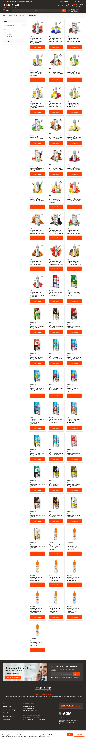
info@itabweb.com (29, 706)
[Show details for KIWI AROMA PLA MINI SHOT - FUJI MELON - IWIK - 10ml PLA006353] (74, 92)
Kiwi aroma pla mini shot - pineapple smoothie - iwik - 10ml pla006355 (55, 200)
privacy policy (63, 677)
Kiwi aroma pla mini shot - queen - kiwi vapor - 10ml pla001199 (37, 232)
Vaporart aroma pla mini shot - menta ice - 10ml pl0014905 (74, 579)
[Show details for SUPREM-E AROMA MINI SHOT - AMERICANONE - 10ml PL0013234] (56, 281)
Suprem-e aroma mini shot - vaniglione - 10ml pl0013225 (37, 546)
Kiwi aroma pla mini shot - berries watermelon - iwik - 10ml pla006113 (36, 41)
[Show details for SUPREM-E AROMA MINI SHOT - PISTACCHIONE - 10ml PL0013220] (74, 472)
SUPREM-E (9, 34)
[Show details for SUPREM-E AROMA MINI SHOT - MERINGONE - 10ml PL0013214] (56, 472)
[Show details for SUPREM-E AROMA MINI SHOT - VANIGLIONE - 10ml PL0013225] (37, 534)
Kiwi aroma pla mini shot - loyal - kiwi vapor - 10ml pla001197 (37, 168)
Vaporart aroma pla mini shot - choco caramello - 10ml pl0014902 (73, 547)
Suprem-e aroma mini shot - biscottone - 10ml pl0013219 (56, 326)
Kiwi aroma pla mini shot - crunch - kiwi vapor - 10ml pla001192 (56, 72)
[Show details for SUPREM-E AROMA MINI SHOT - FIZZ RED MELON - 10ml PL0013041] (56, 408)
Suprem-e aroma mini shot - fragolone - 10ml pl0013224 (74, 453)
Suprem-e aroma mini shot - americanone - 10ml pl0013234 (55, 294)
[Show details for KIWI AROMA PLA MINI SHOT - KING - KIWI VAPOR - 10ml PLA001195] (56, 125)
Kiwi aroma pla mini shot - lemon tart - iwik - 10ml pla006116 (74, 137)
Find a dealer (74, 11)
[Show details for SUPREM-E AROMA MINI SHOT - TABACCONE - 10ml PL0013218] (56, 503)
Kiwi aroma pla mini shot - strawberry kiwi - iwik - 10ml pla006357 (37, 263)
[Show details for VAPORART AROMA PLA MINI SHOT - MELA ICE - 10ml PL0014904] (56, 566)
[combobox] (38, 10)
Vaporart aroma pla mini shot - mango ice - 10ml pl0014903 (37, 579)
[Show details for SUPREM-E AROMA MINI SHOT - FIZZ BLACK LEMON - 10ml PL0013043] (37, 376)
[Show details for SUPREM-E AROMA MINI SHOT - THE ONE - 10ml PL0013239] (74, 503)
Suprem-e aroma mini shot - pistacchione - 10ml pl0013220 (74, 484)
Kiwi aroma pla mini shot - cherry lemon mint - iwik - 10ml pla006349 (36, 73)
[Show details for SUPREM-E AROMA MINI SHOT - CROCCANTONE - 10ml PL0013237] (37, 345)
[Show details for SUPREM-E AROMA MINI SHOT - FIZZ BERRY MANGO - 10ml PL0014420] (74, 345)
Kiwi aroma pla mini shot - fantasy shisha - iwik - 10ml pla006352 (55, 105)
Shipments (6, 719)
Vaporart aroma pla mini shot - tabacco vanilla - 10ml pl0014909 (36, 643)
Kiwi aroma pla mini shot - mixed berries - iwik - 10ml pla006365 (74, 168)
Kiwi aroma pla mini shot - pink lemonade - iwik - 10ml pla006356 (74, 199)
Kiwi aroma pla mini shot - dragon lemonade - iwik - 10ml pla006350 (37, 106)
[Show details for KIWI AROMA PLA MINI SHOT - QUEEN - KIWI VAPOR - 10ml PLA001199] (37, 219)
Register (67, 1)
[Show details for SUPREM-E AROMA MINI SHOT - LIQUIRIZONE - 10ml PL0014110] (37, 472)
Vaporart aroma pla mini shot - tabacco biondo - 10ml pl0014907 (54, 611)
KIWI (8, 31)
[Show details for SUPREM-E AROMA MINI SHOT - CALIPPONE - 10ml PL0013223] (74, 314)
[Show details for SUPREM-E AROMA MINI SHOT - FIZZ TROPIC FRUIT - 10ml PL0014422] (37, 441)
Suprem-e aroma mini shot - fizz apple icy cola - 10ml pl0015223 (55, 357)
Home (4, 15)
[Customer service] (58, 6)
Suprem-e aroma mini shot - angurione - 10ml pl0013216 (74, 294)
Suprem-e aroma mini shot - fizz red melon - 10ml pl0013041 (55, 421)
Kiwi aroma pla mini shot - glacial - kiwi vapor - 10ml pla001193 (37, 137)
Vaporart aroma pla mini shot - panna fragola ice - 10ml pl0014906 (36, 611)
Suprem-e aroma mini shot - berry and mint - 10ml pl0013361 (37, 326)
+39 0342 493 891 (29, 708)
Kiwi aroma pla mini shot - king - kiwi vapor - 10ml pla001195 (56, 137)
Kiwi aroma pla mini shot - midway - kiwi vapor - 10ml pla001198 (56, 168)
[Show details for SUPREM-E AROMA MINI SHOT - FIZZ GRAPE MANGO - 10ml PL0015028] (37, 408)
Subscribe (76, 674)
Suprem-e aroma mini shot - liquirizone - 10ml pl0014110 (37, 484)
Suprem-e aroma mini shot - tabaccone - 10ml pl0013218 (56, 515)
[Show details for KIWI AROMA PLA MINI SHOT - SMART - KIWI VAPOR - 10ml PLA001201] (74, 219)
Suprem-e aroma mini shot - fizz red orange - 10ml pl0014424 (74, 421)
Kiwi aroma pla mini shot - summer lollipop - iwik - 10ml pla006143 (56, 263)
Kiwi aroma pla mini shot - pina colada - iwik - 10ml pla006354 (37, 199)
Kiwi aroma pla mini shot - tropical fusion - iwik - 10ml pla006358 (74, 263)
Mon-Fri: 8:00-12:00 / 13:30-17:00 (31, 710)
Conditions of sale (8, 716)
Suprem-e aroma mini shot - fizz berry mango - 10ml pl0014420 (74, 357)
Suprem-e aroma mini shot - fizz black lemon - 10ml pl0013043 (37, 388)
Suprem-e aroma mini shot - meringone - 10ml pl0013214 (55, 484)
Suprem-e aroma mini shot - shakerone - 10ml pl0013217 (37, 515)
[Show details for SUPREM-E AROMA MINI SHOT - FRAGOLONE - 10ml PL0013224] (74, 441)
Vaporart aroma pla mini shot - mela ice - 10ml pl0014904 (55, 579)
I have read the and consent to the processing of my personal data (66, 678)
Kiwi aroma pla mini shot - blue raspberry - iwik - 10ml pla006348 (55, 40)
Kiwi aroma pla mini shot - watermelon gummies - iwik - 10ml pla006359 (37, 295)
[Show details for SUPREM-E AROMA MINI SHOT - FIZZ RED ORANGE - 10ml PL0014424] (74, 408)
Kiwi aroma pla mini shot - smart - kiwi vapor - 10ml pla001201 (74, 232)
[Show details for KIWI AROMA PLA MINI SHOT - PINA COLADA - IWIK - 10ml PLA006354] (37, 187)
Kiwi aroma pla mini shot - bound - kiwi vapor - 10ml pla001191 (74, 40)
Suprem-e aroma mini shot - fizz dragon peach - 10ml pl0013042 (74, 389)
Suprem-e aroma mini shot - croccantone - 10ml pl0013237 (37, 357)
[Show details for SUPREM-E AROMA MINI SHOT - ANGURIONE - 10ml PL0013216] (74, 281)
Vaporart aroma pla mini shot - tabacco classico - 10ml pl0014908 (73, 611)
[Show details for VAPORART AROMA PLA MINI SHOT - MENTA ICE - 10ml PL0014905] (74, 566)
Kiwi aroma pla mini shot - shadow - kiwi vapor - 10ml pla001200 (56, 232)
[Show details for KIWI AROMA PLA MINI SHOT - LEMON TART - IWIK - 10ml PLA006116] (74, 125)
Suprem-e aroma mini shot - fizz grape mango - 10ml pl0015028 (37, 422)
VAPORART (9, 36)
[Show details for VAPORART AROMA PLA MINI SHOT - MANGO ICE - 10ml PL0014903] (37, 566)
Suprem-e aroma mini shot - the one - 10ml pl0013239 (74, 515)
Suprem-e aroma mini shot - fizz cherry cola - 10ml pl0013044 (56, 388)
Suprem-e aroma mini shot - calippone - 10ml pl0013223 (74, 326)
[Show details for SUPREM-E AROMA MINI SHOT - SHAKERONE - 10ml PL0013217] (37, 503)
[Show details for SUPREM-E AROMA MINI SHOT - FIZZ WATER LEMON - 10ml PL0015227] (56, 441)
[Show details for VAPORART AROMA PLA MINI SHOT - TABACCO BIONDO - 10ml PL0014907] (56, 597)
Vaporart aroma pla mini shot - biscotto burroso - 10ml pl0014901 (54, 547)
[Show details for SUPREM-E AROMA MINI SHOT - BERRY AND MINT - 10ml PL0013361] (37, 314)
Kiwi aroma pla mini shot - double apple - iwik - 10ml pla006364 (74, 72)
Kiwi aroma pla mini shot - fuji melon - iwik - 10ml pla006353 (74, 105)
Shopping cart (79, 4)
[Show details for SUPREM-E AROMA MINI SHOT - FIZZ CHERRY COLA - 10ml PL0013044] (56, 376)
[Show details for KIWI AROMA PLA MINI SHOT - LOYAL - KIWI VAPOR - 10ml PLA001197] (37, 156)
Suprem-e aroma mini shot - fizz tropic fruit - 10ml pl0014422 (37, 453)
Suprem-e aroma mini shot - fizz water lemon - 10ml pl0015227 (56, 453)
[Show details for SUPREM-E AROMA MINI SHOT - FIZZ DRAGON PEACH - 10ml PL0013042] (74, 376)
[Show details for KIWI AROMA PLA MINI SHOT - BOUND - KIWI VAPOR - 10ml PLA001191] (74, 27)
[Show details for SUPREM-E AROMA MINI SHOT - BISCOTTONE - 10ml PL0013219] (56, 314)
